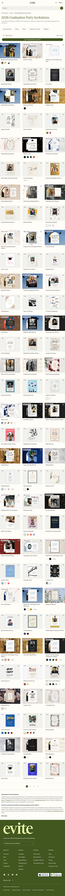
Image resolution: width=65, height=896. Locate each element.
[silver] (25, 535)
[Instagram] (4, 875)
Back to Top (7, 880)
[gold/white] (5, 63)
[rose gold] (12, 423)
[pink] (53, 226)
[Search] (61, 8)
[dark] (47, 583)
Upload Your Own (34, 29)
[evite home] (18, 828)
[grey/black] (9, 63)
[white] (28, 108)
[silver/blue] (2, 423)
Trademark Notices (16, 890)
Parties (11, 13)
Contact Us (52, 857)
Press (4, 860)
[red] (25, 684)
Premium (8, 800)
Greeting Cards (22, 863)
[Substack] (17, 875)
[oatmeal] (47, 226)
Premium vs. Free (53, 866)
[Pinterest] (13, 875)
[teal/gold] (34, 733)
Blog (4, 857)
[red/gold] (31, 733)
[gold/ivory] (25, 733)
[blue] (50, 226)
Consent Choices (50, 890)
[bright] (50, 583)
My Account (37, 854)
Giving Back (6, 866)
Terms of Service (26, 890)
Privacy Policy (6, 890)
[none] (28, 609)
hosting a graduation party (55, 811)
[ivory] (5, 489)
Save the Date (7, 29)
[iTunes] (43, 875)
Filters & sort (8, 35)
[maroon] (28, 634)
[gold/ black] (47, 133)
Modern (46, 29)
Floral (24, 29)
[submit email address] (32, 843)
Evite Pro (20, 866)
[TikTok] (8, 875)
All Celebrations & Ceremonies (23, 13)
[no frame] (47, 559)
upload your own (40, 800)
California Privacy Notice (38, 890)
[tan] (47, 684)
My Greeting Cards (39, 863)
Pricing (50, 860)
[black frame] (50, 559)
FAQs (50, 854)
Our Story (6, 854)
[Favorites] (56, 2)
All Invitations (4, 13)
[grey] (56, 684)
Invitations (21, 854)
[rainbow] (50, 133)
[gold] (28, 535)
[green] (31, 157)
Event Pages (21, 857)
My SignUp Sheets (38, 860)
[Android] (56, 875)
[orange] (34, 157)
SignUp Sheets (22, 860)
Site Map (20, 869)
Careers (5, 863)
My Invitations (37, 857)
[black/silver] (5, 423)
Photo (17, 29)
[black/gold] (2, 63)
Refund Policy (52, 863)
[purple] (34, 535)
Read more (4, 815)
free (2, 800)
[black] (25, 108)
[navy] (28, 157)
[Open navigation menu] (2, 3)
